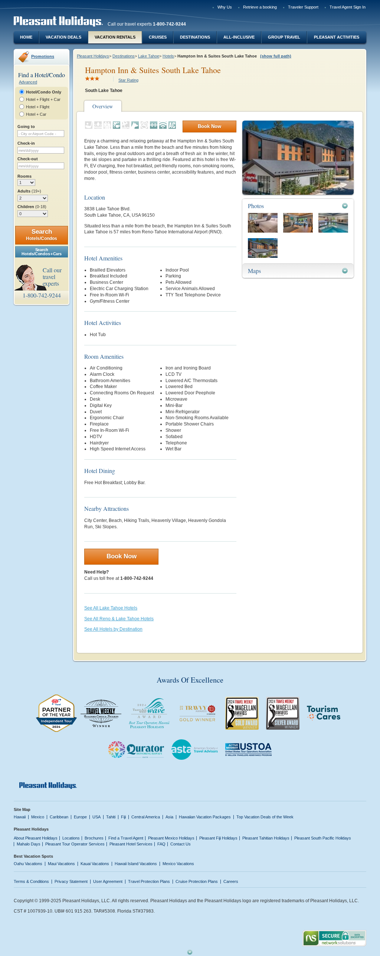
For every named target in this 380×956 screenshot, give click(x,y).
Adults (29, 191)
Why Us (224, 7)
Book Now (209, 126)
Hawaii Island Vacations (136, 863)
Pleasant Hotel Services (131, 844)
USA (96, 817)
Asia (169, 817)
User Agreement (107, 881)
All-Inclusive (239, 37)
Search (41, 234)
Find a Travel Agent (125, 838)
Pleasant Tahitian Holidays (265, 838)
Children (31, 206)
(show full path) (275, 56)
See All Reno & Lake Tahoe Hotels (119, 618)
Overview (102, 106)
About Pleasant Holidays (36, 838)
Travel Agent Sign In (348, 7)
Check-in (26, 143)
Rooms (24, 176)
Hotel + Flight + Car (43, 99)
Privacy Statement (71, 881)
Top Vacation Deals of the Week (265, 817)
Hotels (168, 56)
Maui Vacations (61, 863)
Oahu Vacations (28, 863)
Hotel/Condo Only (43, 92)
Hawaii (20, 817)
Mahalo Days (28, 844)
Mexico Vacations (178, 863)
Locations (71, 838)
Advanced (28, 82)
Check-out (27, 159)
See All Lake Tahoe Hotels (110, 608)
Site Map (22, 809)
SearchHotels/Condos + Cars (41, 251)
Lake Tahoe (148, 56)
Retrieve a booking (260, 7)
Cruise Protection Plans (197, 881)
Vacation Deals (63, 37)
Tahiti (110, 817)
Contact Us (180, 844)
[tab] (298, 205)
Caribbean (59, 817)
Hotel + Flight (37, 107)
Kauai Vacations (95, 863)
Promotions (42, 56)
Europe (80, 817)
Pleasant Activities (336, 37)
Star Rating (128, 80)
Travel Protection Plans (149, 881)
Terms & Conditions (31, 881)
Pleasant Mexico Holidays (171, 838)
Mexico (37, 817)
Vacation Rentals (115, 37)
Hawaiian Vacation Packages (205, 817)
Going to (26, 126)
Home (26, 37)
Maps (254, 271)
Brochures (94, 838)
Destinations (195, 37)
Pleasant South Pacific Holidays (322, 838)
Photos (256, 206)
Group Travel (284, 37)
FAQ (161, 844)
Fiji (123, 817)
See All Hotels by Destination (113, 629)
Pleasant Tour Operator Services (75, 844)
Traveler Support (303, 7)
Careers (230, 881)
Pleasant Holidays (93, 56)
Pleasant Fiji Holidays (218, 838)
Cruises (158, 37)
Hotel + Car (36, 114)
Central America (145, 817)
